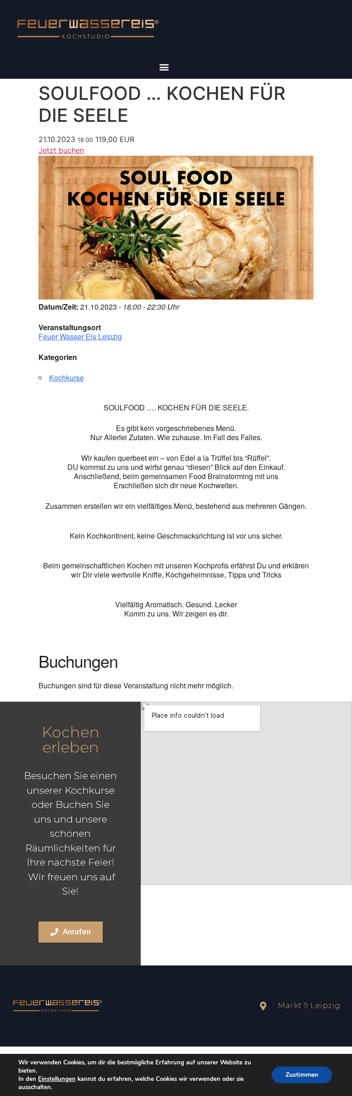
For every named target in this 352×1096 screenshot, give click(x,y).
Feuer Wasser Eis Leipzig (80, 336)
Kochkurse (66, 377)
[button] (163, 66)
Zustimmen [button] (302, 1074)
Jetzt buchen (61, 150)
